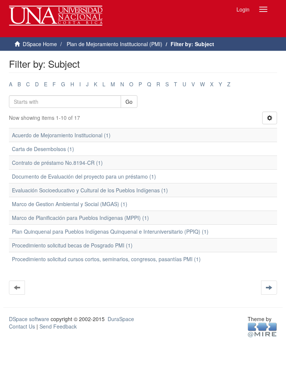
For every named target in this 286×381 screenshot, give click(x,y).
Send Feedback (58, 326)
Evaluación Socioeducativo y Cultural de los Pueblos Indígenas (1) (90, 190)
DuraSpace (121, 319)
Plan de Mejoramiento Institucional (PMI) (114, 44)
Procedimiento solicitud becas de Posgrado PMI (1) (72, 245)
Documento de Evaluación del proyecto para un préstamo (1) (84, 176)
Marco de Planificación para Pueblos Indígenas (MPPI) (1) (80, 217)
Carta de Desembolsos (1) (43, 149)
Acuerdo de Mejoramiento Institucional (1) (61, 135)
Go (129, 101)
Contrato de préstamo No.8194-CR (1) (57, 162)
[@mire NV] (262, 329)
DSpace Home (40, 44)
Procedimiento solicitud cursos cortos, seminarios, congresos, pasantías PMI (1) (106, 259)
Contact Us (22, 326)
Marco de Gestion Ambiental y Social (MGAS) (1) (69, 204)
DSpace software (29, 319)
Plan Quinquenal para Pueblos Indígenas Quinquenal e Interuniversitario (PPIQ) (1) (110, 231)
